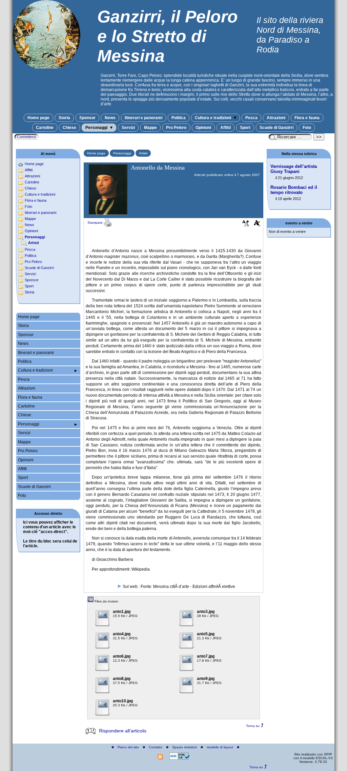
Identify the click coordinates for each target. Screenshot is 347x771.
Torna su (253, 726)
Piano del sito (128, 747)
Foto (307, 127)
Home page (38, 117)
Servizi (128, 127)
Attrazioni (276, 117)
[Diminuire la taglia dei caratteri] (257, 225)
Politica (178, 117)
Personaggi (96, 127)
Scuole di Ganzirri (276, 127)
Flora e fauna (307, 117)
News (110, 117)
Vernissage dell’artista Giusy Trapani (293, 169)
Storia (64, 117)
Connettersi (26, 137)
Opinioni (203, 127)
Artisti (143, 153)
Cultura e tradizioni (213, 117)
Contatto (155, 747)
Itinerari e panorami (143, 117)
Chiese (69, 127)
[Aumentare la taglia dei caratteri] (245, 225)
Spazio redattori (184, 747)
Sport (245, 127)
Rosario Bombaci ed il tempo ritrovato (293, 190)
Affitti (225, 127)
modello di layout (220, 747)
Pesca (251, 117)
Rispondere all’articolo (122, 730)
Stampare (95, 222)
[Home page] (46, 66)
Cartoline (45, 127)
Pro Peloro (176, 127)
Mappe (150, 127)
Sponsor (87, 117)
